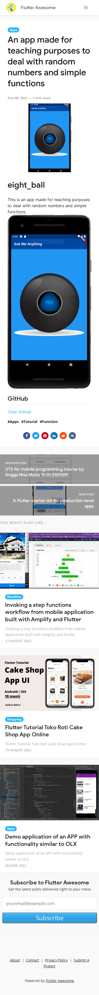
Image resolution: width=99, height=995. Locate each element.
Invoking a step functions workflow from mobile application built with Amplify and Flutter (49, 612)
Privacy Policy (56, 960)
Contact (32, 960)
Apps (13, 30)
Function (50, 421)
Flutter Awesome (38, 7)
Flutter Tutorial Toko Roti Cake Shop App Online (44, 731)
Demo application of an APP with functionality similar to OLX (47, 840)
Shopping (14, 719)
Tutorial (30, 421)
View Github (19, 411)
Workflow (14, 597)
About (15, 960)
